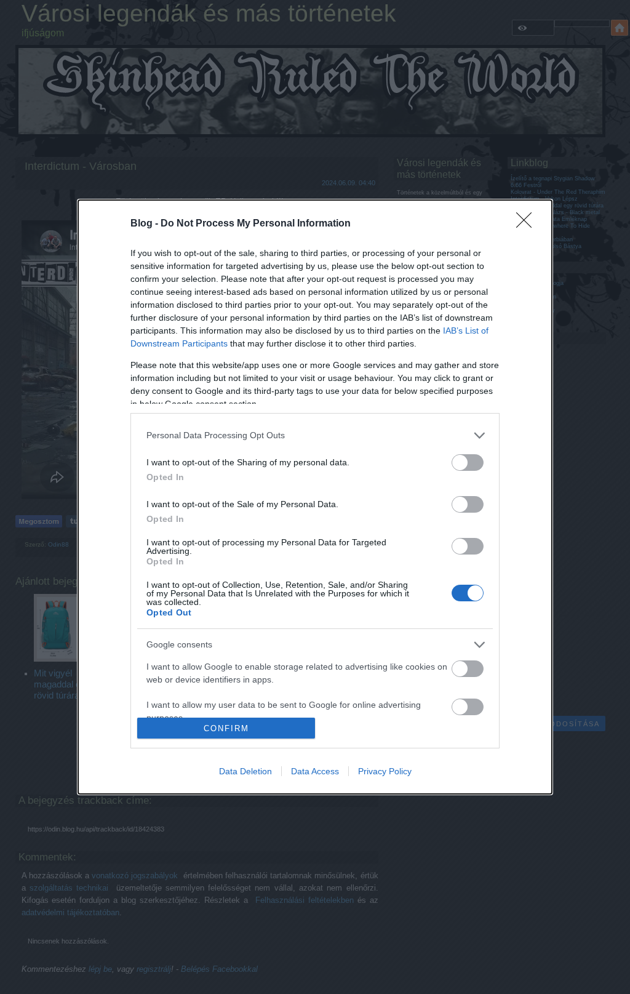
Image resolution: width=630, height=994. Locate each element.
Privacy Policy (385, 771)
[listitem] (315, 435)
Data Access (315, 771)
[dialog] (315, 497)
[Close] (528, 224)
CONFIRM (226, 728)
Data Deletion (245, 771)
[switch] (468, 462)
